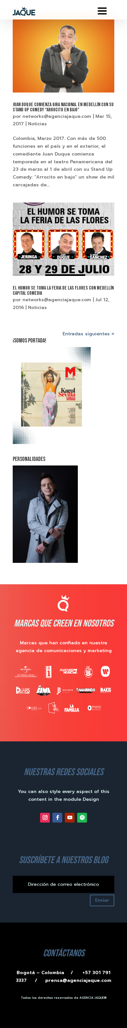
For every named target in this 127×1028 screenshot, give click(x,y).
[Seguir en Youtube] (70, 818)
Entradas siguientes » (88, 333)
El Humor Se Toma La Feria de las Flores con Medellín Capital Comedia (63, 290)
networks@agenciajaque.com (56, 116)
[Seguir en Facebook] (57, 818)
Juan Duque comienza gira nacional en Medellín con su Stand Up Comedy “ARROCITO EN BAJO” (63, 107)
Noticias (37, 123)
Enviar (102, 900)
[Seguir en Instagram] (45, 818)
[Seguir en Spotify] (82, 818)
